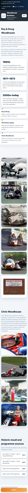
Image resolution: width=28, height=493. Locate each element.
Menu (24, 15)
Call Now (14, 490)
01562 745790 (6, 6)
